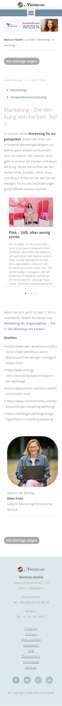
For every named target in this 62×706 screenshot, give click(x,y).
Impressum (31, 662)
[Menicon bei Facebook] (16, 680)
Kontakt (31, 667)
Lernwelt (30, 39)
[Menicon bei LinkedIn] (49, 680)
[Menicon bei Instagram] (38, 680)
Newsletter (31, 645)
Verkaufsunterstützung (28, 97)
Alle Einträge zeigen (21, 61)
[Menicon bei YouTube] (27, 680)
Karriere (31, 634)
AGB (31, 651)
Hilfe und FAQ (31, 640)
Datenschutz (31, 656)
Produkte (31, 628)
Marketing (44, 39)
